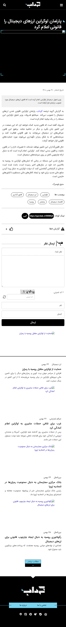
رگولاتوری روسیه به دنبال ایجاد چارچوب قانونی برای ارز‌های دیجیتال (33, 539)
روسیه (31, 202)
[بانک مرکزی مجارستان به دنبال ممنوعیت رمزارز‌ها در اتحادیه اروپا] (33, 459)
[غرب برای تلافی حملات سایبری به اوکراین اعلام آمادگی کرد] (33, 400)
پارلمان (42, 202)
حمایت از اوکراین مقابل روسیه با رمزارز (41, 369)
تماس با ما (41, 605)
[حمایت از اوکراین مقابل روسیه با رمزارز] (33, 346)
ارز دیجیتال (32, 194)
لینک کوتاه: (59, 216)
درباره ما (23, 605)
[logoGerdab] (33, 590)
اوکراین (45, 194)
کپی (25, 216)
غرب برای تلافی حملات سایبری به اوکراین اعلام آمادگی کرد (33, 426)
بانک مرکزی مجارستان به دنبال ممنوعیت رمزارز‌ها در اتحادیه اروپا (33, 484)
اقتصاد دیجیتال (57, 202)
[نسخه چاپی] (3, 89)
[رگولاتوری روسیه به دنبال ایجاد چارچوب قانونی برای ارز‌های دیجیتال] (33, 514)
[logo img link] (33, 5)
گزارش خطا (54, 229)
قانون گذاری (17, 194)
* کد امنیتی (59, 292)
